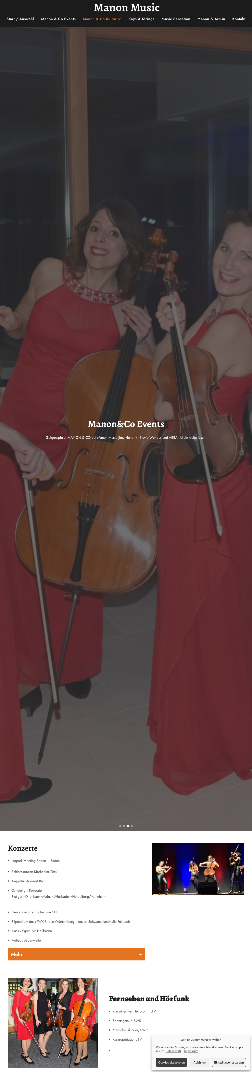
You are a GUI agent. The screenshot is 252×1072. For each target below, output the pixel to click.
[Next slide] (247, 429)
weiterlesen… (221, 436)
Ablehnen (200, 1062)
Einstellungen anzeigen (229, 1062)
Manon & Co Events (58, 18)
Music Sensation (176, 18)
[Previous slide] (5, 429)
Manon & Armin (211, 18)
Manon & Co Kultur (100, 18)
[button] (120, 826)
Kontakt (239, 18)
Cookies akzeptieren (171, 1062)
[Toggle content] (140, 954)
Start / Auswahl (20, 18)
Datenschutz (173, 1051)
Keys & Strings (142, 18)
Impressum (191, 1051)
